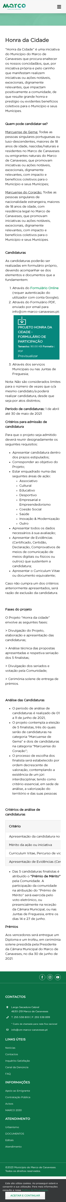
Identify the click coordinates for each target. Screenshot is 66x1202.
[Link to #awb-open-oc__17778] (59, 7)
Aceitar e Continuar (25, 1195)
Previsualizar (28, 356)
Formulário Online (44, 288)
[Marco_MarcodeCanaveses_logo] (14, 5)
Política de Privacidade (35, 1190)
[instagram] (50, 977)
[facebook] (42, 977)
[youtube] (58, 977)
